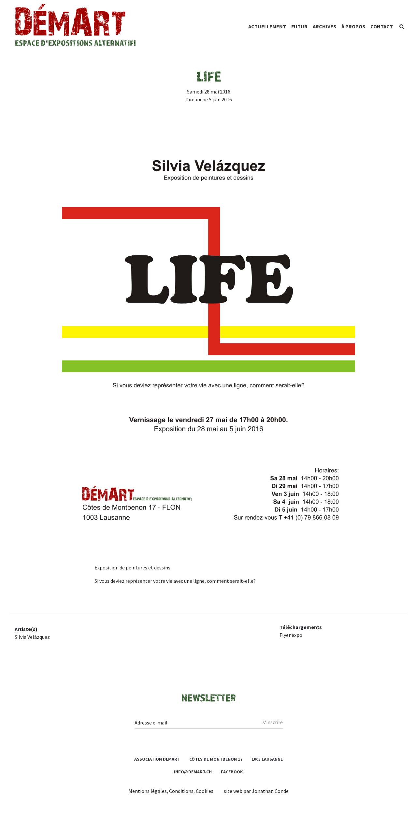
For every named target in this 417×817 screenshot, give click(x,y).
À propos (353, 26)
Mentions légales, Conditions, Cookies (170, 791)
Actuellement (267, 26)
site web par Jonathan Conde (256, 791)
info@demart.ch (193, 772)
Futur (299, 26)
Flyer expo (291, 635)
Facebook (232, 772)
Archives (324, 26)
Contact (381, 26)
